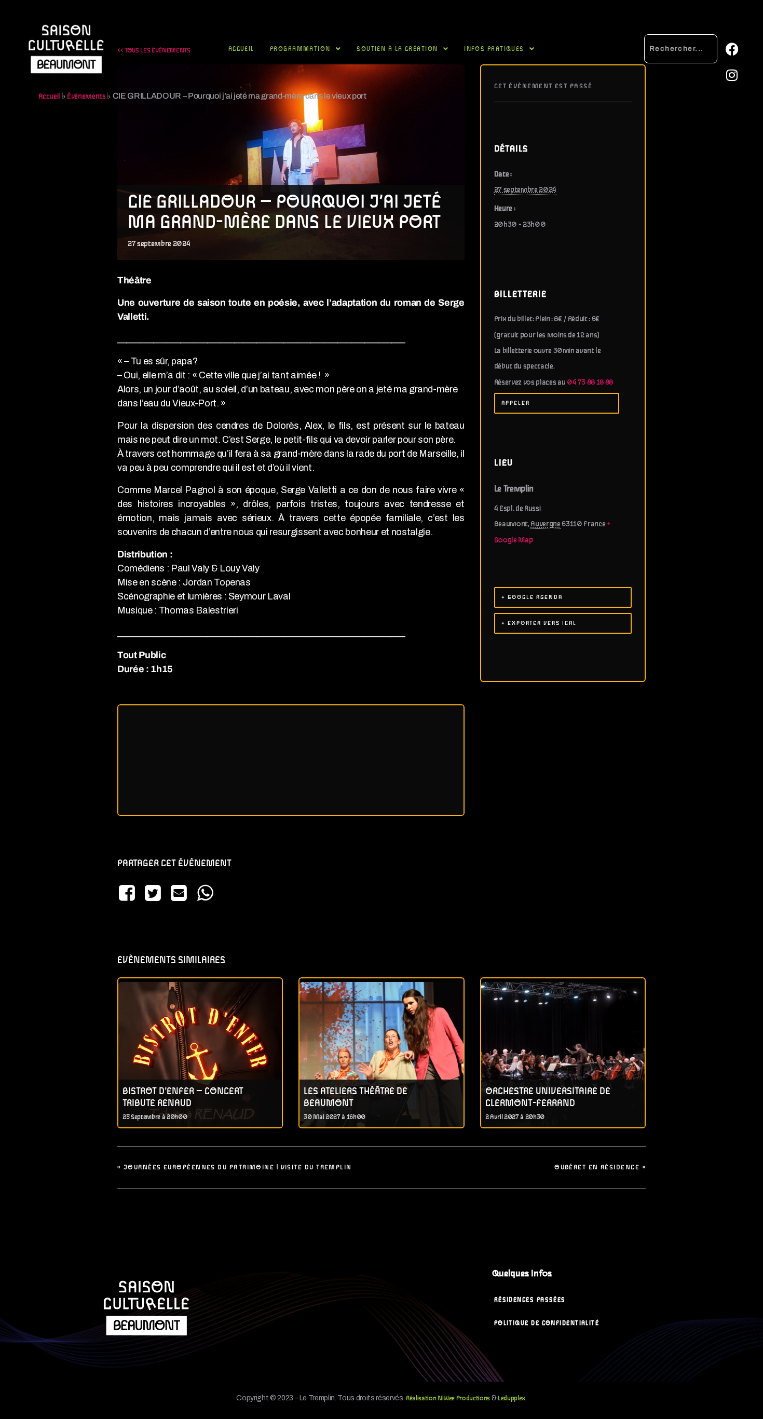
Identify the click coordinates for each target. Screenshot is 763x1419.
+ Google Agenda (532, 597)
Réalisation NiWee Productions (448, 1398)
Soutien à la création (397, 49)
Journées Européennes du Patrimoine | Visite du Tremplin (234, 1167)
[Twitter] (153, 894)
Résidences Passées (530, 1300)
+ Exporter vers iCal (539, 623)
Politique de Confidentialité (547, 1323)
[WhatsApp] (205, 894)
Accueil (241, 49)
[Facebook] (732, 49)
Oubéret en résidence (600, 1167)
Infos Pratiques (494, 49)
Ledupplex (511, 1398)
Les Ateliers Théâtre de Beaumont (355, 1097)
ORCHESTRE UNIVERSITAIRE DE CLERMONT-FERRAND (547, 1097)
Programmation (300, 49)
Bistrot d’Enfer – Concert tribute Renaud (182, 1097)
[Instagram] (732, 75)
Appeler (515, 403)
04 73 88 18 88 (590, 382)
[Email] (179, 894)
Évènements (86, 96)
